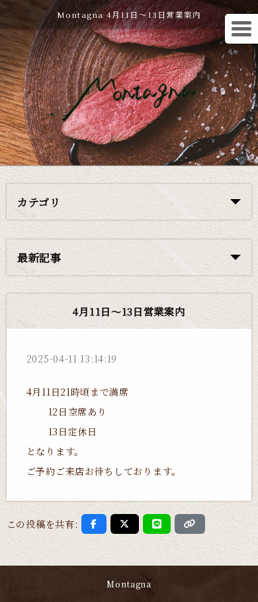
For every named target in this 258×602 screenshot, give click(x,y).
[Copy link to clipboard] (190, 524)
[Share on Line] (157, 524)
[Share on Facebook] (94, 524)
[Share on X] (124, 524)
